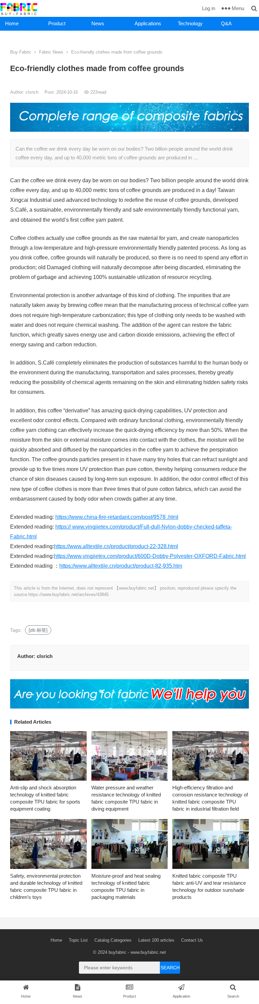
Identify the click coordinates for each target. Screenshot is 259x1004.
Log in (208, 8)
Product (56, 23)
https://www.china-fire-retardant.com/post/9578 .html (116, 517)
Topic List (78, 940)
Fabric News (51, 52)
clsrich (33, 92)
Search (170, 967)
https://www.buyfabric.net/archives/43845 (68, 594)
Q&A (226, 23)
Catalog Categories (113, 940)
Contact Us (192, 940)
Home (12, 23)
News (97, 23)
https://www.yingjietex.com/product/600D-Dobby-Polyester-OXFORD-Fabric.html (150, 556)
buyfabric (117, 952)
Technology (190, 23)
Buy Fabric (20, 52)
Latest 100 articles (156, 940)
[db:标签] (38, 630)
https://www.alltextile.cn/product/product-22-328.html (116, 546)
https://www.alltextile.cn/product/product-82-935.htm (120, 566)
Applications (148, 23)
